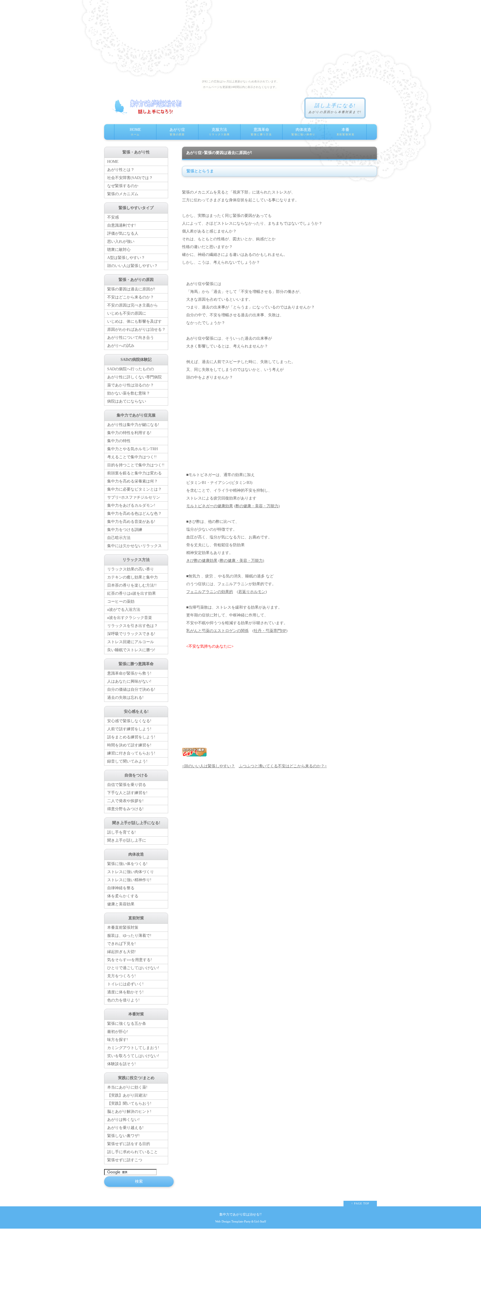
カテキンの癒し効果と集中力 (132, 577)
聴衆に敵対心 (119, 250)
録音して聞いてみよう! (127, 761)
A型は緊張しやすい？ (126, 258)
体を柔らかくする (122, 896)
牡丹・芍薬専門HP (270, 631)
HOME (135, 132)
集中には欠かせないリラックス (134, 546)
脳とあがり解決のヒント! (129, 1111)
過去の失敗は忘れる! (125, 697)
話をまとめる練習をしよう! (131, 737)
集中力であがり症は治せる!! (240, 1214)
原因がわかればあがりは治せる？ (136, 329)
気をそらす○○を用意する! (129, 960)
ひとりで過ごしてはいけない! (133, 968)
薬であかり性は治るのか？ (130, 385)
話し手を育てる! (121, 832)
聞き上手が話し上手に (126, 840)
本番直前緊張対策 (122, 927)
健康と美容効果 (120, 904)
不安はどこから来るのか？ (130, 297)
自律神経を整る (120, 888)
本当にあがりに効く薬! (127, 1087)
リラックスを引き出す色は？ (132, 626)
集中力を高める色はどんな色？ (134, 513)
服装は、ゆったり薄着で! (129, 936)
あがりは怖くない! (123, 1120)
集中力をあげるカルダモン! (131, 505)
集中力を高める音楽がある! (131, 522)
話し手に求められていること (132, 1152)
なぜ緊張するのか (122, 186)
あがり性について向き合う (130, 337)
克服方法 (219, 132)
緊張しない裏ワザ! (123, 1136)
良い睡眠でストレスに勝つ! (131, 650)
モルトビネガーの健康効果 (209, 506)
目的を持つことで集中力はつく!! (136, 465)
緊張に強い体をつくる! (127, 864)
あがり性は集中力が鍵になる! (133, 425)
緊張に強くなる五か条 (126, 1023)
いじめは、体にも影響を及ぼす (134, 321)
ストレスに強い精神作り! (129, 880)
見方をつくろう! (121, 976)
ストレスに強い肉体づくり (130, 872)
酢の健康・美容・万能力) (257, 506)
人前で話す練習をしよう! (129, 729)
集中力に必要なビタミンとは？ (134, 489)
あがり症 (177, 132)
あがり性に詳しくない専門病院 (134, 377)
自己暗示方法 (119, 538)
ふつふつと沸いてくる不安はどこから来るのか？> (283, 766)
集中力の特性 (119, 441)
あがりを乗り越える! (125, 1128)
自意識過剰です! (121, 225)
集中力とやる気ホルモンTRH (132, 449)
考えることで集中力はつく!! (132, 457)
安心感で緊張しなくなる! (129, 721)
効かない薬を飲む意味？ (128, 393)
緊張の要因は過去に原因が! (131, 289)
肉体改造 (303, 132)
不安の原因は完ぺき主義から (132, 305)
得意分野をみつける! (125, 809)
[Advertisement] (279, 426)
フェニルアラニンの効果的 (209, 592)
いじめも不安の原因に (126, 313)
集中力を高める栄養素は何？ (132, 481)
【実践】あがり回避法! (127, 1095)
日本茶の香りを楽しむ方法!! (132, 585)
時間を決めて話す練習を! (129, 745)
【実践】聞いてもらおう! (129, 1103)
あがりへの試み (120, 346)
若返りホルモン (252, 592)
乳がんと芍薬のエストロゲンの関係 (217, 631)
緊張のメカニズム (122, 194)
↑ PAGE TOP (360, 1203)
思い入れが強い (120, 241)
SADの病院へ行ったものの (130, 369)
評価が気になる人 (122, 233)
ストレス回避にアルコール (130, 642)
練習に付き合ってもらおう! (131, 753)
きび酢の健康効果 (201, 560)
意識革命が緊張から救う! (129, 673)
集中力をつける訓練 (124, 530)
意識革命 (261, 132)
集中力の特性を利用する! (129, 433)
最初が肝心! (117, 1032)
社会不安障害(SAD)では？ (130, 178)
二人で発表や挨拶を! (125, 801)
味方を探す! (117, 1040)
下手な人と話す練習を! (127, 793)
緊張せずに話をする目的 (128, 1144)
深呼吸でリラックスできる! (131, 634)
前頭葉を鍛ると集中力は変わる (134, 473)
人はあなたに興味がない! (129, 681)
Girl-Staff (260, 1221)
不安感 (113, 217)
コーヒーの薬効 (120, 601)
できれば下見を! (121, 944)
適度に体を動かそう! (125, 992)
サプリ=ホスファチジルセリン (133, 497)
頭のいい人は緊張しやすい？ (132, 266)
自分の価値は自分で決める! (131, 689)
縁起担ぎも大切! (121, 952)
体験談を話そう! (121, 1064)
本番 (346, 132)
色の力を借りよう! (123, 1000)
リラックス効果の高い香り (130, 569)
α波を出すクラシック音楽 (129, 618)
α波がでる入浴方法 (123, 609)
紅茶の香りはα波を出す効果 (131, 593)
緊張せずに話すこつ (124, 1160)
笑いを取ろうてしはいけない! (133, 1056)
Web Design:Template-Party (233, 1221)
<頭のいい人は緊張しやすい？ (208, 766)
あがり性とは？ (120, 170)
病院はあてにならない (126, 401)
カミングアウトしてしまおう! (133, 1048)
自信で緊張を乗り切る (126, 785)
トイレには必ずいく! (125, 984)
